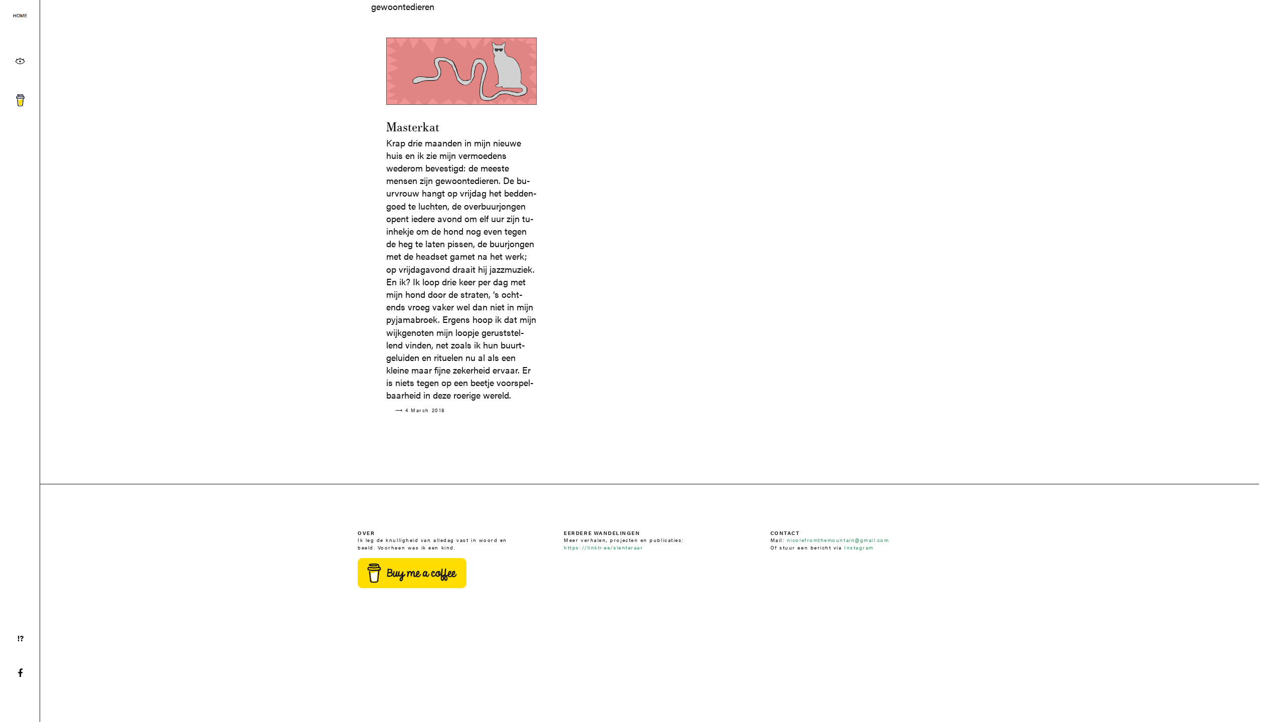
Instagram (859, 547)
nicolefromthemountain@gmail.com (838, 540)
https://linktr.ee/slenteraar (603, 547)
